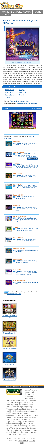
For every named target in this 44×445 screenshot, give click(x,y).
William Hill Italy (18, 152)
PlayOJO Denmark (19, 216)
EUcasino (16, 141)
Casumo (16, 163)
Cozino (15, 227)
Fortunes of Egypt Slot (10, 349)
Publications (25, 386)
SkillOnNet (34, 103)
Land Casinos (34, 386)
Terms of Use (23, 441)
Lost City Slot (9, 364)
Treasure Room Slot (9, 333)
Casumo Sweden (19, 280)
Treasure (13, 101)
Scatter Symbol (10, 95)
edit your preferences (14, 294)
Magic (18, 101)
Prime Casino (17, 174)
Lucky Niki (16, 206)
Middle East (24, 101)
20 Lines (8, 97)
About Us (8, 386)
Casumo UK (17, 270)
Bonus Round (9, 90)
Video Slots (9, 92)
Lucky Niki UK (18, 195)
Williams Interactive (23, 103)
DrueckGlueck (18, 238)
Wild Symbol (23, 92)
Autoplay (22, 90)
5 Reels (21, 95)
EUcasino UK (17, 259)
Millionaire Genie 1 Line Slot (9, 316)
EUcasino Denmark (19, 248)
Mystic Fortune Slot (10, 380)
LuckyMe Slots (18, 184)
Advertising (16, 386)
